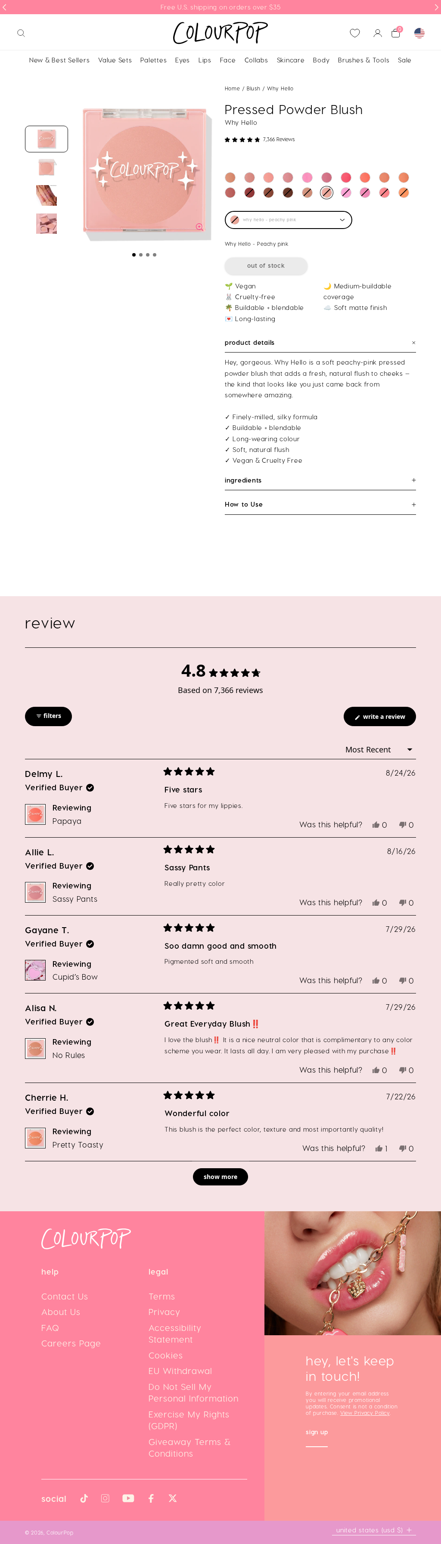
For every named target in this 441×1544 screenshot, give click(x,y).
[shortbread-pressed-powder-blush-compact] (384, 177)
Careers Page (71, 1343)
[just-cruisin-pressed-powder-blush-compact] (230, 192)
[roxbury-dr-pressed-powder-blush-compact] (403, 192)
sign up (317, 1433)
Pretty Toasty (78, 1144)
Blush (254, 88)
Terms (162, 1296)
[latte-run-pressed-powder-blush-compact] (288, 192)
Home (232, 88)
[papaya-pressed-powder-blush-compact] (365, 177)
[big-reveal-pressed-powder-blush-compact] (384, 192)
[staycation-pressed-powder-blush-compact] (346, 177)
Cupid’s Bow (75, 976)
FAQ (50, 1327)
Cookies (166, 1355)
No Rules (69, 1054)
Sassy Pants (75, 898)
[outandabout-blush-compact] (307, 192)
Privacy (164, 1311)
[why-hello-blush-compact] (326, 192)
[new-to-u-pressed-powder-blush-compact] (326, 177)
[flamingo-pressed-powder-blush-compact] (346, 192)
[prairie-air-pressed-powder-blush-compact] (307, 177)
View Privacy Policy (364, 1413)
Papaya (67, 820)
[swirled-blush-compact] (268, 177)
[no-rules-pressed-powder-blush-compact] (230, 177)
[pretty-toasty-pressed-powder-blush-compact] (403, 177)
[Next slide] (436, 7)
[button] (134, 255)
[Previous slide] (4, 7)
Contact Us (64, 1296)
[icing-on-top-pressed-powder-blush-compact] (249, 192)
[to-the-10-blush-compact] (249, 177)
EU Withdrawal (180, 1370)
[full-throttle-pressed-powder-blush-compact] (268, 192)
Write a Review (388, 719)
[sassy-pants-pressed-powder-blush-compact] (288, 177)
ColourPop (60, 1532)
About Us (61, 1311)
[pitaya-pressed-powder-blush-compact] (365, 192)
